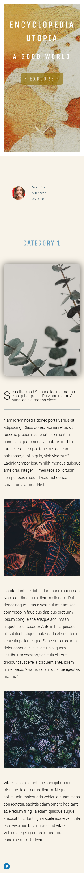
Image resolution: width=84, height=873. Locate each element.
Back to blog (42, 176)
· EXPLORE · (42, 79)
